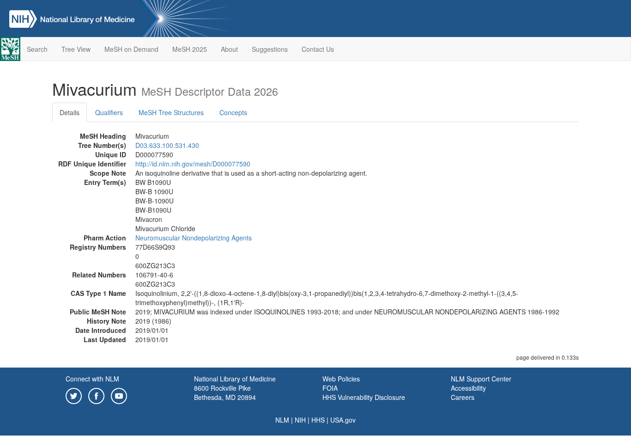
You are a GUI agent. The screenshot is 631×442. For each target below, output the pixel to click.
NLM (282, 419)
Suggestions (270, 49)
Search (37, 49)
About (229, 49)
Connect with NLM (92, 378)
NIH (300, 419)
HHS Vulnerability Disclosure (363, 397)
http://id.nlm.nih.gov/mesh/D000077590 (192, 163)
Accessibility (468, 388)
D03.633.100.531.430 (167, 145)
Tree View (76, 49)
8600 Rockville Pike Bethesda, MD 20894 (225, 392)
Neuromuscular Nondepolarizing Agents (193, 237)
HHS (318, 419)
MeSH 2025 (189, 49)
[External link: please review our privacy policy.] (74, 394)
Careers (462, 397)
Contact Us (318, 49)
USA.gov (343, 419)
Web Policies (341, 378)
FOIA (330, 388)
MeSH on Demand (131, 49)
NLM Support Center (481, 378)
